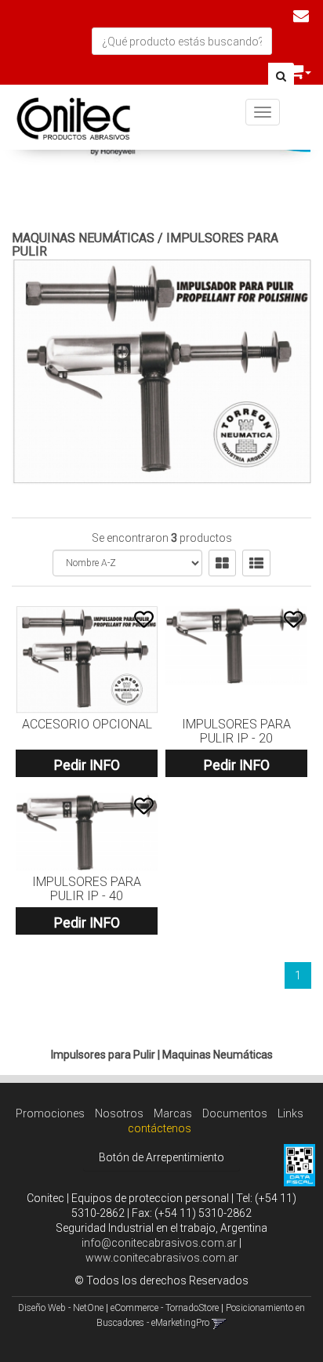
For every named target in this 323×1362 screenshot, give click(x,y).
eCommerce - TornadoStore (165, 1307)
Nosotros (119, 1113)
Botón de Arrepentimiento (161, 1157)
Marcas (173, 1113)
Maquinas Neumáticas (83, 238)
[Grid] (222, 563)
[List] (256, 563)
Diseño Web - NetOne (60, 1307)
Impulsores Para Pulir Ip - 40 (86, 888)
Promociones (50, 1113)
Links (290, 1113)
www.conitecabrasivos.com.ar (161, 1257)
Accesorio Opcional (87, 724)
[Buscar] (281, 77)
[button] (301, 15)
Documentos (234, 1113)
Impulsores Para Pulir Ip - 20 (236, 731)
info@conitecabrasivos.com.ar (159, 1243)
